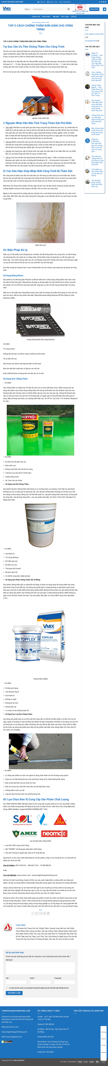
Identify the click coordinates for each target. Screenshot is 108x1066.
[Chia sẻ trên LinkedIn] (48, 913)
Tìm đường (103, 1032)
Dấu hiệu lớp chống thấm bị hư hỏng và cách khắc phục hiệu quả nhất (97, 160)
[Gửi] (68, 9)
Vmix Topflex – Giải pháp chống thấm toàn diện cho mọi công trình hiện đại (97, 76)
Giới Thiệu (65, 17)
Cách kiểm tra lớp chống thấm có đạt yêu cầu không (97, 172)
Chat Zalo (103, 1038)
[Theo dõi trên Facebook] (99, 2)
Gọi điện (104, 1045)
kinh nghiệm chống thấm (40, 22)
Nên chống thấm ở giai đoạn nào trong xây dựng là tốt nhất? (97, 131)
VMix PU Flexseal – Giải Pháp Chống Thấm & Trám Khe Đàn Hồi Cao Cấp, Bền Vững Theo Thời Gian (97, 60)
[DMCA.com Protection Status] (7, 1042)
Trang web (57, 978)
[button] (94, 9)
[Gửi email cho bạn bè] (40, 913)
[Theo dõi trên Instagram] (101, 2)
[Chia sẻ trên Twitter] (36, 913)
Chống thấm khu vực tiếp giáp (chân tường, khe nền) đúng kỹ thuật (97, 119)
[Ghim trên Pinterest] (44, 913)
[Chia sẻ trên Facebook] (33, 913)
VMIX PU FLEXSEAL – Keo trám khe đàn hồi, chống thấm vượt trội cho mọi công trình (97, 145)
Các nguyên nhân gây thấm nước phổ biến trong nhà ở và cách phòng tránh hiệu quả (97, 105)
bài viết (56, 17)
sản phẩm (46, 17)
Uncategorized (90, 41)
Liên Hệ (73, 17)
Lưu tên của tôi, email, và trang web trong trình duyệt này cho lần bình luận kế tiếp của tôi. (39, 988)
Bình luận (9, 960)
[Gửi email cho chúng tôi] (105, 2)
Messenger (103, 1052)
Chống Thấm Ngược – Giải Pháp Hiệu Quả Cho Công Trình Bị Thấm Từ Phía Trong (97, 90)
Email (32, 978)
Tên (7, 978)
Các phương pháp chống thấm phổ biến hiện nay (96, 183)
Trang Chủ (36, 17)
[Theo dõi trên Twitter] (103, 2)
